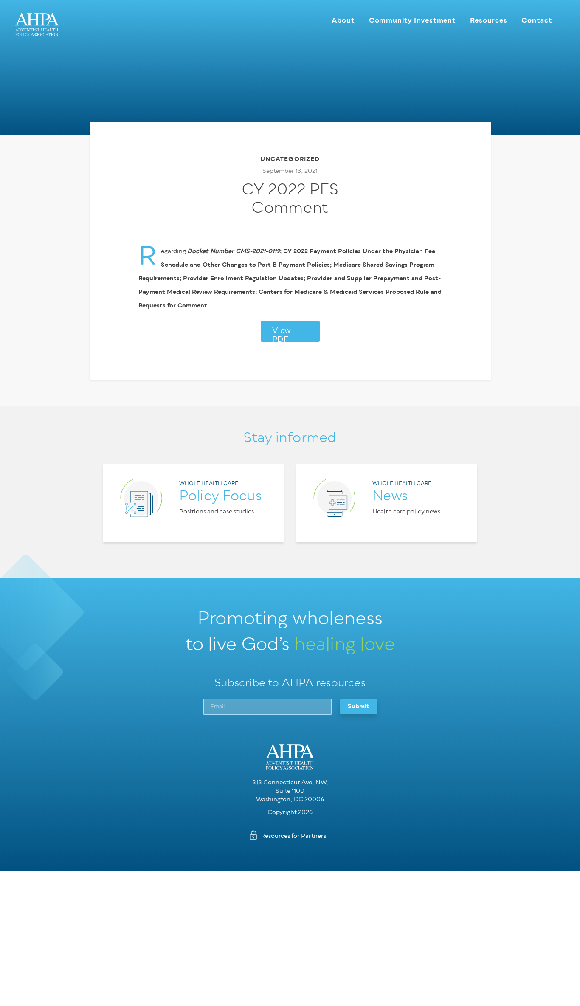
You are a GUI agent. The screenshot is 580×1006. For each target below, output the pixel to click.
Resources (488, 20)
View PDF (281, 334)
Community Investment (412, 20)
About (343, 20)
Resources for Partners (293, 836)
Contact (536, 20)
